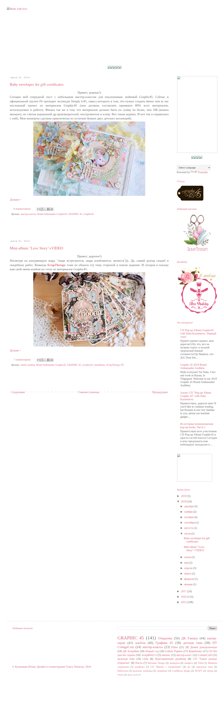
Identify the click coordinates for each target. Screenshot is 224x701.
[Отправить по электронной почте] (38, 209)
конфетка (140, 666)
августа (189, 527)
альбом (140, 643)
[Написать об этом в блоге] (42, 209)
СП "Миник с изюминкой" (165, 666)
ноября (188, 511)
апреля (188, 568)
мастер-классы (28, 214)
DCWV (198, 670)
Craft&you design (181, 670)
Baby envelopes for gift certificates (37, 84)
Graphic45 (88, 214)
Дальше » (15, 199)
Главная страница (88, 392)
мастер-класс (184, 655)
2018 (184, 501)
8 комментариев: (23, 208)
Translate (203, 172)
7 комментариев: (23, 359)
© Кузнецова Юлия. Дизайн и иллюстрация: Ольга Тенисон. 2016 (51, 666)
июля (187, 533)
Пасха (138, 662)
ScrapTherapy (56, 265)
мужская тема (126, 658)
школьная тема (204, 666)
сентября (189, 522)
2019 (184, 496)
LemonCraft (205, 655)
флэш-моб (132, 675)
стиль (120, 674)
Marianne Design (156, 663)
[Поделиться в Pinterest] (52, 209)
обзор (210, 670)
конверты (175, 663)
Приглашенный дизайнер (170, 658)
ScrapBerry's (149, 655)
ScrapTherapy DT (115, 364)
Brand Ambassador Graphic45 (52, 214)
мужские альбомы (142, 670)
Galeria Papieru (173, 651)
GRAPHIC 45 (75, 214)
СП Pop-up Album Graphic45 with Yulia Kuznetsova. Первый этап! (198, 333)
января (188, 584)
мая (186, 562)
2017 (184, 591)
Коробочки (195, 651)
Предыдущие (160, 392)
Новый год (152, 651)
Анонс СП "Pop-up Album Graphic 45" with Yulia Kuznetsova (195, 396)
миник (166, 655)
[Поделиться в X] (45, 209)
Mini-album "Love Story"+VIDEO (36, 247)
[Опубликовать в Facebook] (48, 209)
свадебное (162, 670)
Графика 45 (164, 643)
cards (145, 658)
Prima (174, 647)
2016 (184, 596)
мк (188, 666)
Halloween (122, 670)
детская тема (192, 643)
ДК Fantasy (189, 638)
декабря (189, 506)
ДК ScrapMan (131, 651)
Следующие (18, 392)
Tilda (200, 663)
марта (188, 573)
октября (189, 517)
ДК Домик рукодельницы (201, 647)
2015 (184, 602)
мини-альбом (28, 364)
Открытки (165, 638)
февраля (189, 578)
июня (187, 557)
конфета (188, 663)
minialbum (99, 364)
